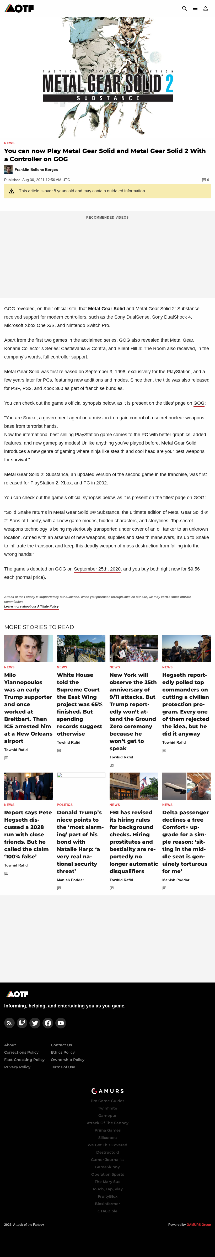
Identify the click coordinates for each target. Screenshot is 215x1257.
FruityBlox (107, 1196)
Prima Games (108, 1130)
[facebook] (47, 1023)
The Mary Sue (108, 1181)
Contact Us (61, 1045)
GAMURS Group (199, 1225)
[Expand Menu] (195, 8)
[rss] (9, 1023)
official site (65, 308)
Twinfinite (107, 1108)
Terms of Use (63, 1067)
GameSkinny (107, 1167)
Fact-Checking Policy (24, 1059)
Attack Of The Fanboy (107, 1123)
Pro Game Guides (107, 1100)
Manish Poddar (70, 880)
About (10, 1045)
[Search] (184, 8)
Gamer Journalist (107, 1159)
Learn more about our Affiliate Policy (31, 606)
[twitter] (34, 1023)
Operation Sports (107, 1174)
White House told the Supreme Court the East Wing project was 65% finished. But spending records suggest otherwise (80, 704)
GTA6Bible (107, 1211)
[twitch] (22, 1023)
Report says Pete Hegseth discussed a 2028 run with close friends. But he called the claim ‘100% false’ (28, 834)
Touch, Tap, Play (107, 1189)
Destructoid (107, 1152)
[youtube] (60, 1023)
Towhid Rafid (16, 750)
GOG (199, 403)
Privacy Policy (17, 1067)
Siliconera (107, 1137)
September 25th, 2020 (97, 569)
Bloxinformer (107, 1203)
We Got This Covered (107, 1145)
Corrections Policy (21, 1052)
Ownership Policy (67, 1059)
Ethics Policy (63, 1052)
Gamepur (107, 1115)
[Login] (205, 8)
